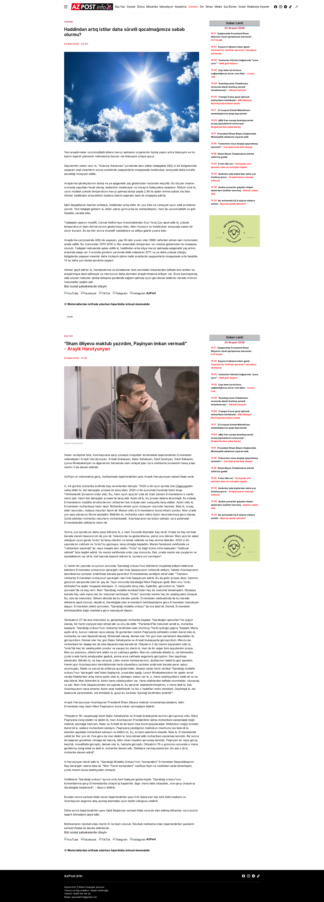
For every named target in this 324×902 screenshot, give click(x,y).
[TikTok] (290, 6)
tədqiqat (158, 165)
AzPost (151, 293)
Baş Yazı (68, 336)
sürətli (70, 316)
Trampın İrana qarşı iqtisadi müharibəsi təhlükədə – (231, 100)
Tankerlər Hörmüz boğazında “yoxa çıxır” (234, 62)
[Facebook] (275, 6)
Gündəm (68, 22)
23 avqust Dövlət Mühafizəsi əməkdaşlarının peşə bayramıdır (230, 112)
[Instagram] (280, 6)
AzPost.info (73, 876)
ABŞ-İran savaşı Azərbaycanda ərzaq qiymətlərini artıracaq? (232, 123)
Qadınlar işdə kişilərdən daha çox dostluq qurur (233, 177)
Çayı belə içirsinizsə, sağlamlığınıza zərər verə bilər (233, 73)
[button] (66, 6)
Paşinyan (182, 486)
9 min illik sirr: (231, 166)
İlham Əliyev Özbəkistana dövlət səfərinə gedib (232, 155)
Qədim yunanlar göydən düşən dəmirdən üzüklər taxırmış (234, 190)
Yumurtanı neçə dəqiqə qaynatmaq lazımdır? (234, 145)
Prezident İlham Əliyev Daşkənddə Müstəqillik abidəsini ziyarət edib (233, 135)
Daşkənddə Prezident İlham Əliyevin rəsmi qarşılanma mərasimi (232, 36)
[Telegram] (285, 6)
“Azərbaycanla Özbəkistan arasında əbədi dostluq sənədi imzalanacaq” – (229, 87)
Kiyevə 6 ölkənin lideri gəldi (233, 50)
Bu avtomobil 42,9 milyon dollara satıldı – (233, 202)
